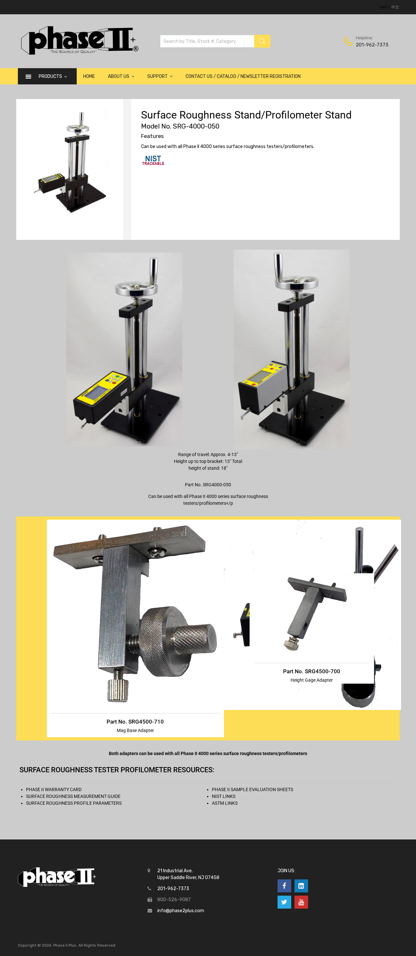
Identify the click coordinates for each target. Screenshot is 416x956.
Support (157, 76)
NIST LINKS (223, 796)
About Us (118, 76)
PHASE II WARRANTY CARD (54, 789)
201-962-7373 (372, 45)
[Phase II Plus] (79, 54)
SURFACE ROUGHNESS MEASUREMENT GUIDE (73, 796)
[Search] (262, 41)
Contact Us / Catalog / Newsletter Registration (243, 76)
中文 (395, 7)
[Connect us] (284, 886)
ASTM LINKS (225, 803)
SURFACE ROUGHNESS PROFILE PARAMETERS (74, 803)
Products (50, 76)
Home (89, 76)
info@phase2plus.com (180, 910)
